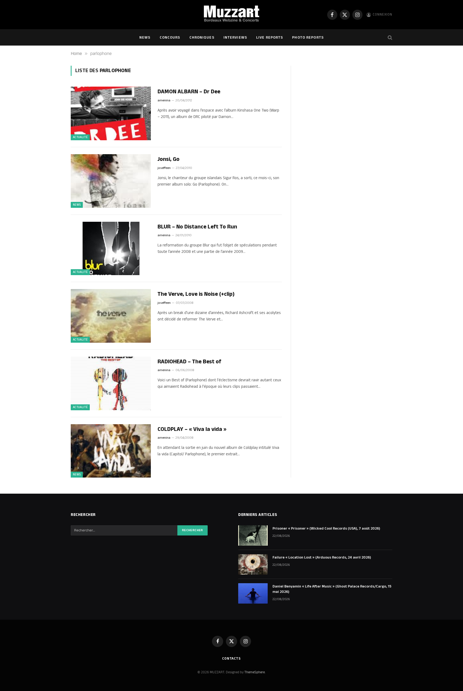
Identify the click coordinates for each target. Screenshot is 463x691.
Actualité (80, 137)
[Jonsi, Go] (111, 181)
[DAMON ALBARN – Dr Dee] (111, 113)
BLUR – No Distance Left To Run (197, 227)
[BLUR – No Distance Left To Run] (111, 248)
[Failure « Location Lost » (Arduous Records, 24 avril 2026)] (253, 564)
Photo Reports (308, 37)
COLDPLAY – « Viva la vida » (192, 429)
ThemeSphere (254, 672)
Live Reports (269, 37)
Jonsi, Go (169, 159)
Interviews (235, 37)
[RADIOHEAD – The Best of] (111, 383)
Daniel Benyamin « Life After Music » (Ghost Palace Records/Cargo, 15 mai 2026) (331, 589)
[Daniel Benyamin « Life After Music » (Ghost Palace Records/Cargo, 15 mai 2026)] (253, 593)
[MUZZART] (231, 14)
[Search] (389, 38)
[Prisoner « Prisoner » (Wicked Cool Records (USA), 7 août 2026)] (253, 535)
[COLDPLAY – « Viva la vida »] (111, 451)
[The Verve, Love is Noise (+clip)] (111, 316)
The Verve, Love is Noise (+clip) (196, 294)
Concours (170, 37)
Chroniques (201, 37)
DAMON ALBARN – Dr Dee (189, 92)
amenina (164, 100)
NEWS (144, 37)
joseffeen (164, 168)
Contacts (231, 658)
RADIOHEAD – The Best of (189, 362)
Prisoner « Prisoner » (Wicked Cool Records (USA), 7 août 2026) (326, 528)
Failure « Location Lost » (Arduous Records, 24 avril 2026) (321, 557)
